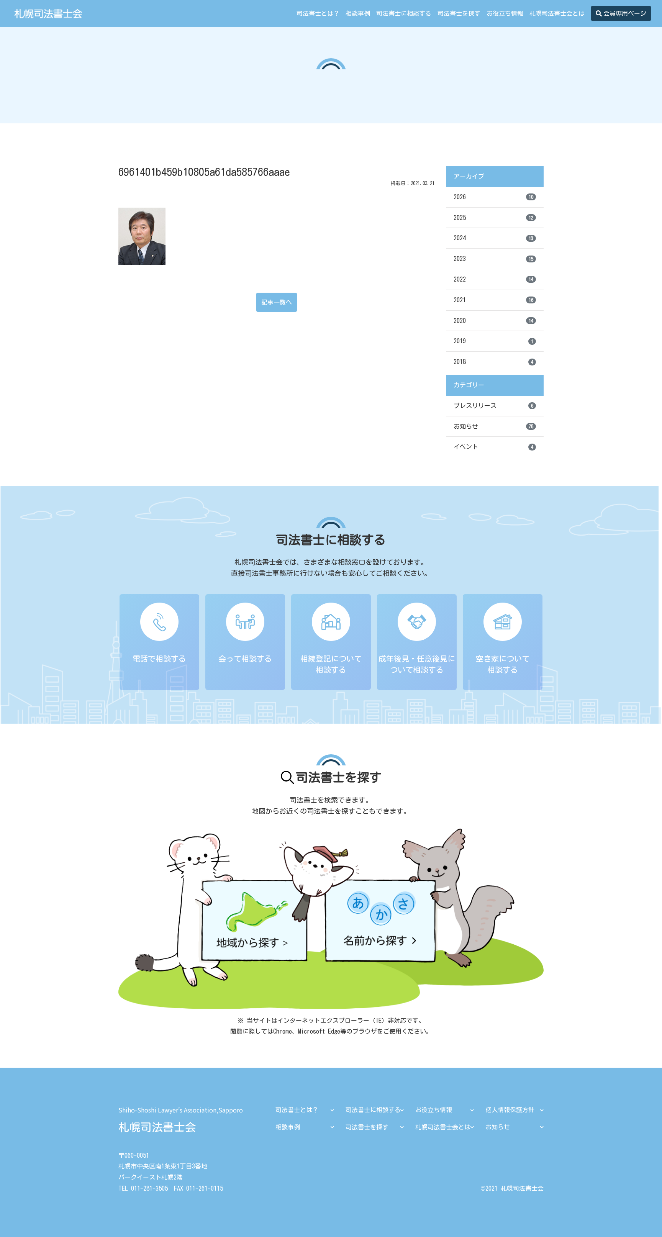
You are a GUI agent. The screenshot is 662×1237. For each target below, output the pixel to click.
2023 (493, 259)
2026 (493, 197)
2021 (493, 300)
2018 (493, 362)
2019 (493, 341)
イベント (493, 447)
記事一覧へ (276, 302)
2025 (493, 218)
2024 (493, 238)
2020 (493, 321)
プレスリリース (493, 406)
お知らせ (493, 426)
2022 (493, 279)
